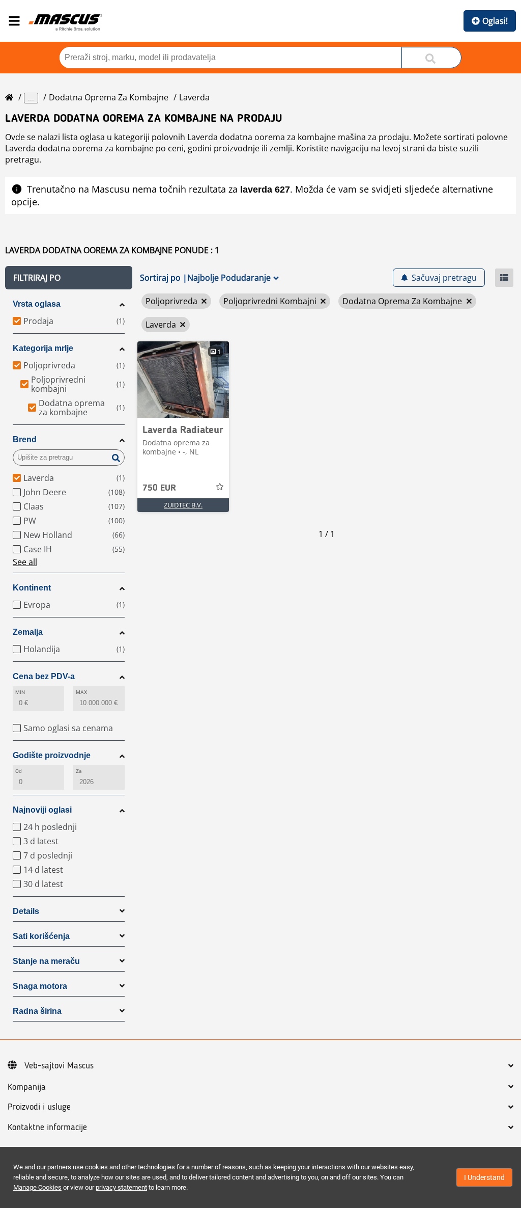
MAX (81, 692)
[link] (183, 379)
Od (18, 771)
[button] (68, 277)
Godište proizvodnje (52, 755)
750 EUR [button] (159, 488)
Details (26, 911)
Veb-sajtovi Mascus (59, 1065)
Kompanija (27, 1087)
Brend (25, 439)
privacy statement (121, 1187)
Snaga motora (40, 986)
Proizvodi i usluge (39, 1107)
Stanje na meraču (46, 961)
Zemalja (28, 632)
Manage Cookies (37, 1187)
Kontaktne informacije (47, 1127)
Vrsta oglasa (37, 304)
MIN (20, 692)
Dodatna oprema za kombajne (108, 97)
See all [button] (25, 562)
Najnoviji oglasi (42, 810)
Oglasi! (495, 20)
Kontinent (32, 587)
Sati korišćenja (41, 936)
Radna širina (37, 1011)
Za (78, 771)
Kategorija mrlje (43, 348)
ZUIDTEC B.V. (183, 504)
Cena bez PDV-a (44, 676)
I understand (484, 1177)
